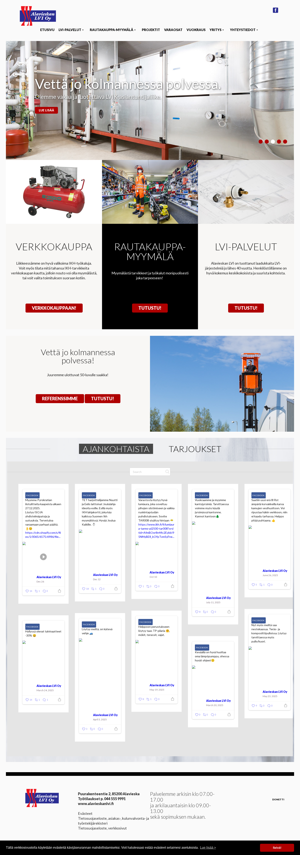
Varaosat (173, 30)
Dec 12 (97, 579)
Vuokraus (196, 30)
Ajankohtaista (116, 449)
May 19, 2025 (157, 689)
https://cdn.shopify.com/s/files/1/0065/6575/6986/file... (43, 534)
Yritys (217, 30)
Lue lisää (46, 110)
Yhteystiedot (244, 30)
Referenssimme (60, 398)
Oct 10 (153, 576)
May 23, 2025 (270, 696)
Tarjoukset (195, 449)
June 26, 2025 (270, 575)
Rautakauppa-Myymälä (113, 30)
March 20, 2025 (214, 705)
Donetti (278, 799)
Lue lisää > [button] (208, 847)
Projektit (151, 30)
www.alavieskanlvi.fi (96, 803)
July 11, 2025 (213, 602)
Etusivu (47, 30)
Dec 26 (40, 581)
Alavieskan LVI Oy (49, 577)
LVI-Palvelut (71, 30)
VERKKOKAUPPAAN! (54, 308)
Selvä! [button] (277, 847)
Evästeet (85, 813)
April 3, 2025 (100, 719)
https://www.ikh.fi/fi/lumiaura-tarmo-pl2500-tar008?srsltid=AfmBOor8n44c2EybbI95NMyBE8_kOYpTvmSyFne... (156, 530)
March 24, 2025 (45, 690)
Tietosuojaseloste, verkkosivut (102, 828)
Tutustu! (149, 308)
